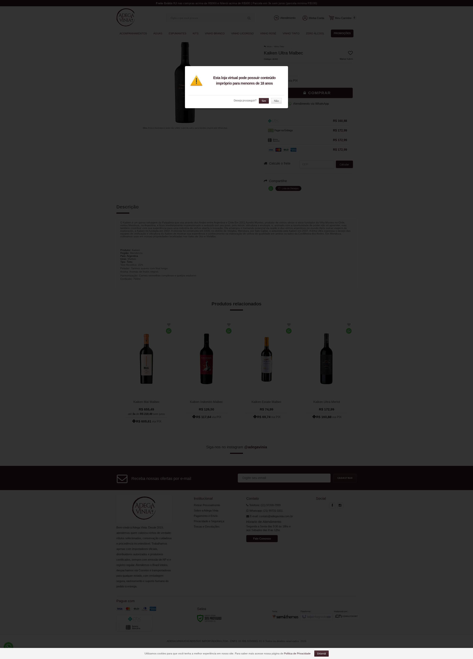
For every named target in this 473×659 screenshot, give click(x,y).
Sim (264, 100)
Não (276, 100)
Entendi (321, 653)
